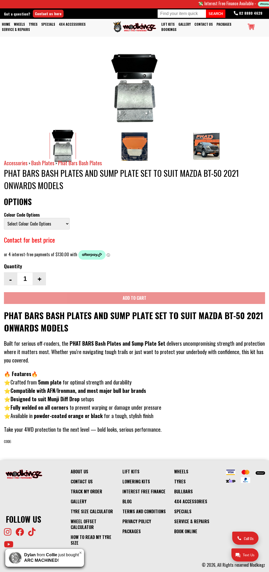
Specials (48, 24)
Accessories (16, 163)
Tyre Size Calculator (92, 511)
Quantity (13, 266)
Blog (127, 501)
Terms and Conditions (144, 511)
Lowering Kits (136, 481)
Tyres (33, 24)
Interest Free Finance (143, 491)
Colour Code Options (22, 215)
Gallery (184, 24)
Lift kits (168, 24)
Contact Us (203, 24)
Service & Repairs (16, 29)
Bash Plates (42, 163)
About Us (79, 471)
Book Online (185, 531)
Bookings (169, 29)
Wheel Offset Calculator (83, 524)
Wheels (19, 24)
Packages (223, 24)
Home (6, 24)
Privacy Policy (136, 521)
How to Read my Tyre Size (91, 540)
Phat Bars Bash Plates (80, 163)
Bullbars (183, 491)
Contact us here (48, 13)
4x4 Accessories (72, 24)
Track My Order (86, 491)
